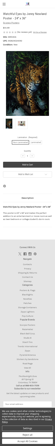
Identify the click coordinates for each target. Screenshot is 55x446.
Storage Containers (27, 307)
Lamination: (28, 137)
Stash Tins (27, 342)
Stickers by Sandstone (27, 359)
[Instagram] (30, 253)
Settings (27, 428)
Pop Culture (27, 316)
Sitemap (28, 281)
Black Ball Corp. (27, 333)
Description (28, 198)
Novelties (27, 299)
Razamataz (27, 329)
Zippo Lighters (27, 312)
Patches (27, 303)
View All (27, 368)
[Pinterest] (4, 186)
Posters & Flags (27, 290)
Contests (27, 264)
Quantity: (27, 151)
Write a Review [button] (40, 32)
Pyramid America (28, 355)
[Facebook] (25, 253)
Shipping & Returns (27, 273)
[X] (19, 253)
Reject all (27, 434)
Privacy (27, 268)
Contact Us (27, 277)
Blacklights (27, 294)
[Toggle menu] (4, 4)
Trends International (27, 346)
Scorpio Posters (27, 325)
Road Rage (28, 363)
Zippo (27, 350)
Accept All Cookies (27, 441)
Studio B (27, 338)
